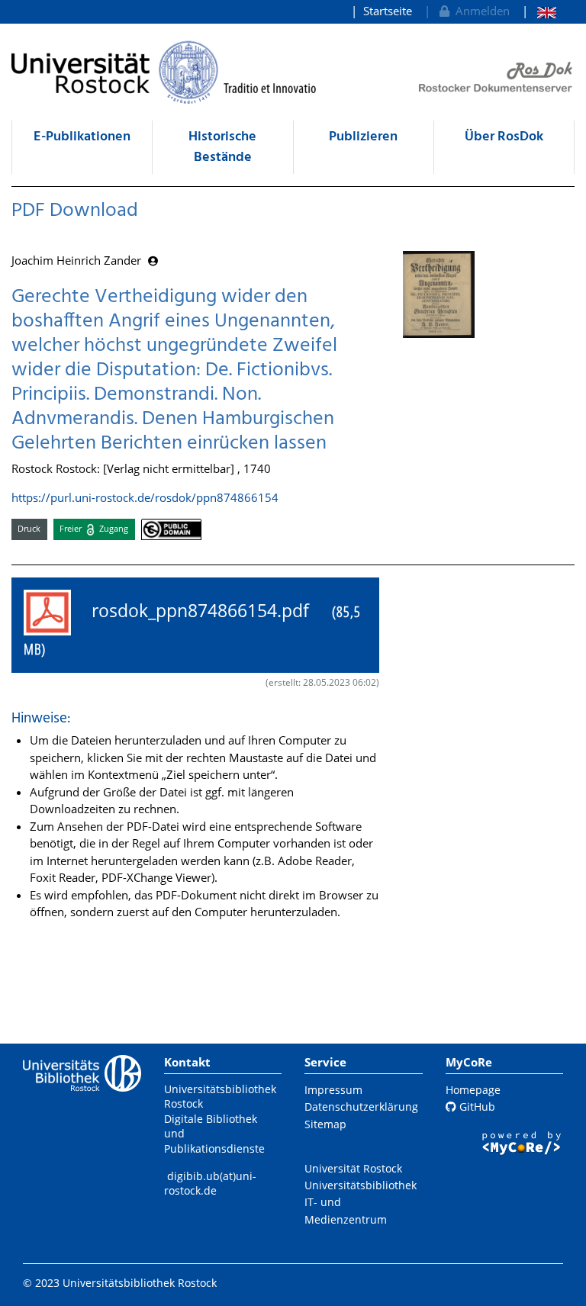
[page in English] (539, 11)
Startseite (387, 10)
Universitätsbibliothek (360, 1185)
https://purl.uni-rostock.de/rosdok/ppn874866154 (145, 497)
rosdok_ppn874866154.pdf (192, 629)
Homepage (473, 1089)
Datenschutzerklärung (361, 1106)
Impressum (333, 1089)
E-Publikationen (82, 137)
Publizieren (363, 137)
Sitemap (325, 1124)
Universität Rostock (353, 1168)
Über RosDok (504, 137)
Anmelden (479, 10)
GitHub (475, 1106)
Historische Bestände (222, 147)
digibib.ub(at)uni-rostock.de (210, 1183)
